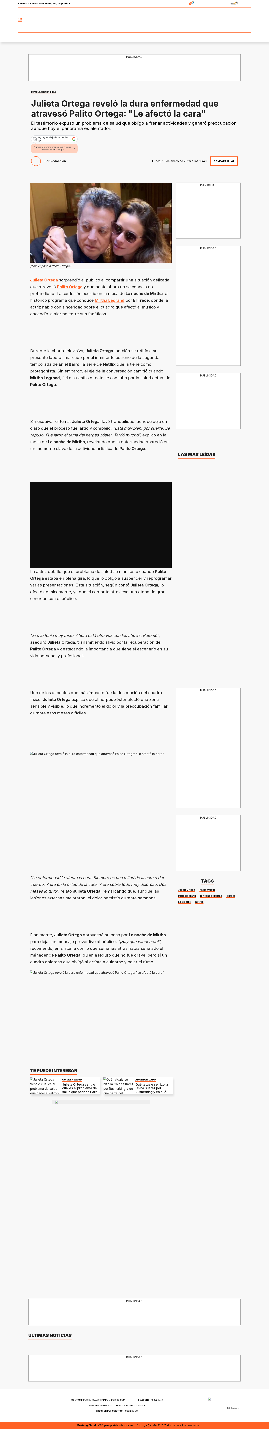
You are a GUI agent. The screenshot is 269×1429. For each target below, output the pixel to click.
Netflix (199, 901)
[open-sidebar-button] (20, 20)
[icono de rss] (248, 20)
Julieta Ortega (186, 889)
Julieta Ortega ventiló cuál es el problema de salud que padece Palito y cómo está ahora (80, 1090)
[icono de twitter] (232, 20)
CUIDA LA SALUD (72, 1079)
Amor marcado (145, 1079)
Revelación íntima (43, 92)
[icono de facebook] (224, 20)
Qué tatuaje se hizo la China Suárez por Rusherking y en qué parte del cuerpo (151, 1090)
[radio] (180, 3)
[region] (134, 68)
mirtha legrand (187, 895)
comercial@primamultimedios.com (98, 1400)
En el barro (184, 901)
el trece (230, 895)
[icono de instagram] (240, 20)
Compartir (221, 161)
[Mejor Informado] (134, 20)
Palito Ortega (207, 889)
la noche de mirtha (211, 895)
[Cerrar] (74, 148)
